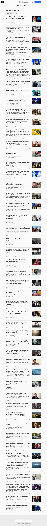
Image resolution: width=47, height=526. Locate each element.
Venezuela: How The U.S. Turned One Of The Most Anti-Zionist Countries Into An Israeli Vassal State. (17, 217)
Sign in (43, 2)
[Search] (30, 2)
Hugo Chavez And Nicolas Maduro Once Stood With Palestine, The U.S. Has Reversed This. (16, 220)
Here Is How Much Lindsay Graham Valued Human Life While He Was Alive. (17, 404)
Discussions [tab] (15, 13)
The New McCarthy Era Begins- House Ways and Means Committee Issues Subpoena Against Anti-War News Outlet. (18, 250)
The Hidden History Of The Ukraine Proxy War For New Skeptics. (18, 194)
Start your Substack (20, 520)
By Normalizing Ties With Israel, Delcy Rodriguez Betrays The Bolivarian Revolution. (18, 110)
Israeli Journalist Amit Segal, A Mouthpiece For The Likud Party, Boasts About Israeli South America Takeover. (17, 63)
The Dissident (11, 22)
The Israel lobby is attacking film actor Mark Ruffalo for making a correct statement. (17, 20)
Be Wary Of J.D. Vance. (10, 165)
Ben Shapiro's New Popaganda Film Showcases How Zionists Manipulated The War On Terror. (17, 131)
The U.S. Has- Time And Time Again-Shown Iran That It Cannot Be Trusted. (17, 315)
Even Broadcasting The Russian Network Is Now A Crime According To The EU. (17, 508)
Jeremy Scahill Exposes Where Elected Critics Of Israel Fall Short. (18, 360)
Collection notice (31, 517)
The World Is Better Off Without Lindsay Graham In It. (16, 423)
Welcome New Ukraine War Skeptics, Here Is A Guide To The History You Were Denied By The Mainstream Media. (18, 197)
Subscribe (37, 2)
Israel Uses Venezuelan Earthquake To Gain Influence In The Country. (17, 434)
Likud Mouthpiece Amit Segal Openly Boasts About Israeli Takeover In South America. (17, 60)
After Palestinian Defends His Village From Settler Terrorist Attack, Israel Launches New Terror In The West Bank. (18, 228)
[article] (23, 20)
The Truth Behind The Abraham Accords (14, 305)
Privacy (23, 517)
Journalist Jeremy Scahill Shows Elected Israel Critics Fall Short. (17, 363)
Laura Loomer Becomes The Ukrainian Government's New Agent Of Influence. (16, 270)
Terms (26, 517)
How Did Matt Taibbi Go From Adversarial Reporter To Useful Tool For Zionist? (17, 351)
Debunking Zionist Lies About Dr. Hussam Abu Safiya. (17, 475)
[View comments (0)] (15, 66)
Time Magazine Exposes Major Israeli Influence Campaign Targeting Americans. (17, 386)
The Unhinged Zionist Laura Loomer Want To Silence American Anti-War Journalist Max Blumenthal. (16, 490)
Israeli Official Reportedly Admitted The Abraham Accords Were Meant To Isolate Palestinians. (17, 303)
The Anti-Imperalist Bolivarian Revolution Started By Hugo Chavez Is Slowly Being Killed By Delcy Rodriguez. (17, 113)
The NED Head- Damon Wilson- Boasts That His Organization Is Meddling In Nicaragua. (18, 242)
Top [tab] (11, 13)
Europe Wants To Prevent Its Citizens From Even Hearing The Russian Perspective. (17, 172)
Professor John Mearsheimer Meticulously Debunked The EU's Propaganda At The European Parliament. (17, 447)
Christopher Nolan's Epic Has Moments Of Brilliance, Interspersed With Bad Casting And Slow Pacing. (16, 324)
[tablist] (12, 13)
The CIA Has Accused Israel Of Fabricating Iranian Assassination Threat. (16, 53)
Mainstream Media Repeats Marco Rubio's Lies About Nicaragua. (17, 260)
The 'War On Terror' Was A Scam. (14, 453)
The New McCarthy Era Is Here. (12, 253)
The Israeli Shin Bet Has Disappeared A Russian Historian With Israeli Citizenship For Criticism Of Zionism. (17, 123)
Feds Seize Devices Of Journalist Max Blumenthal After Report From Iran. (16, 394)
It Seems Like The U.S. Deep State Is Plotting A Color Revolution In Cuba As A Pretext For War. (16, 155)
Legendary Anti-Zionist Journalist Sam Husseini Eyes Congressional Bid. (16, 183)
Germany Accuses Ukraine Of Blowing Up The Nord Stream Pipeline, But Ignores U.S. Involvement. (17, 468)
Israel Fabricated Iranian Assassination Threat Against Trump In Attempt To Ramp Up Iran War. (18, 49)
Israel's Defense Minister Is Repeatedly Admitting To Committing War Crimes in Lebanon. (16, 416)
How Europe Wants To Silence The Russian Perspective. (17, 174)
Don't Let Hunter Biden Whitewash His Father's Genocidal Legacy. (16, 38)
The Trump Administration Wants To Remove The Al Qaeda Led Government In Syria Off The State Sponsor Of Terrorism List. (18, 456)
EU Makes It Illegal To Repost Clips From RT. (17, 505)
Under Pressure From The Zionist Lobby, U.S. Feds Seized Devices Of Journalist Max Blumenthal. (17, 397)
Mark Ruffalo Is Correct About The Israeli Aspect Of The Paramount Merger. (16, 17)
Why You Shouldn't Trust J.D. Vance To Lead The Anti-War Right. (17, 163)
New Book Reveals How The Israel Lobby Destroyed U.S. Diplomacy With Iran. (16, 99)
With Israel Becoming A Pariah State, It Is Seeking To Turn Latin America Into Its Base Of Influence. (17, 92)
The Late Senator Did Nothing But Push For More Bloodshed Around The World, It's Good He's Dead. (18, 426)
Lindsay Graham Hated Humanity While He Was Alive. (16, 406)
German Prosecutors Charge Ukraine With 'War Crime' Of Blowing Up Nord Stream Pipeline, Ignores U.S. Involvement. (17, 464)
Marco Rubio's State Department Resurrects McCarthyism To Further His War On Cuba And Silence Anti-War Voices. (17, 282)
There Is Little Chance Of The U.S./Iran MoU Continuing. (17, 334)
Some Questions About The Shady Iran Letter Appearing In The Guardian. (17, 31)
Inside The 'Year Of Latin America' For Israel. (17, 90)
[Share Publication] (33, 2)
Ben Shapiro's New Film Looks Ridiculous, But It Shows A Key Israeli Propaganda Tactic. (18, 135)
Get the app (29, 520)
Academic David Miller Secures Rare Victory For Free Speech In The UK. (17, 142)
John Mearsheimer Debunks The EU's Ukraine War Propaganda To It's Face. (18, 444)
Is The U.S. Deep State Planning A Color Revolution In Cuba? (16, 152)
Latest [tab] (8, 13)
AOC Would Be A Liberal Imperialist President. (18, 81)
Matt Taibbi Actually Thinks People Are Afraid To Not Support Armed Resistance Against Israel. (18, 344)
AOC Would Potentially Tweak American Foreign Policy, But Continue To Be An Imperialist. (17, 83)
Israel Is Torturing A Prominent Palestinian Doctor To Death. (17, 497)
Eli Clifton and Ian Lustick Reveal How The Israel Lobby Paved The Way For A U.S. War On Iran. (18, 103)
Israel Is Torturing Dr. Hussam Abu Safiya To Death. (16, 499)
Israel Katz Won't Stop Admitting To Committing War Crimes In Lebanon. (15, 413)
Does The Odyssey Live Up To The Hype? (17, 322)
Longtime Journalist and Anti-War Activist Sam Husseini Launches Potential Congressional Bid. (17, 187)
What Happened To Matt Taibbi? (12, 353)
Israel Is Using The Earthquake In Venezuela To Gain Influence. (16, 437)
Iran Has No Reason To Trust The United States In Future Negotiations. (16, 312)
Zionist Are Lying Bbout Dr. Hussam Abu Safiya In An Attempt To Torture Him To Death (18, 478)
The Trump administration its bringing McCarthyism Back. (17, 284)
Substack (18, 523)
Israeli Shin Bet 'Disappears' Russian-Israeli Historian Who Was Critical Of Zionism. (17, 120)
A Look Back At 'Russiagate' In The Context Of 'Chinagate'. (18, 291)
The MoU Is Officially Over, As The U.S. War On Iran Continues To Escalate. (18, 331)
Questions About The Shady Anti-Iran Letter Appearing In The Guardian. (17, 27)
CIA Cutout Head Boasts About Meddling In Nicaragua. (17, 239)
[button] (18, 5)
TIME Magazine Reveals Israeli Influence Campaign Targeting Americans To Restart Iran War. (17, 383)
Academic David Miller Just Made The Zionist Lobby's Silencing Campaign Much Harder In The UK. (16, 145)
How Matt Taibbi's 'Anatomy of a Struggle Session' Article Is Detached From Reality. (17, 340)
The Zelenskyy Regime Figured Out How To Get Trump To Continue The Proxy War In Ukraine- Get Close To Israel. (17, 205)
